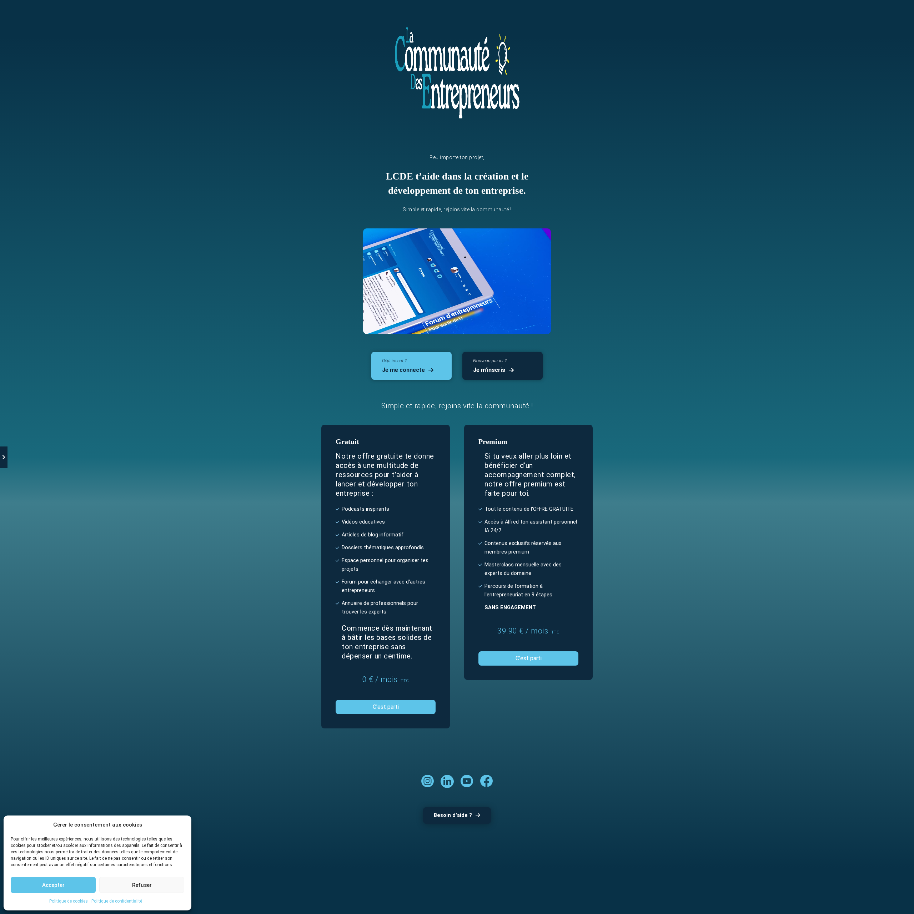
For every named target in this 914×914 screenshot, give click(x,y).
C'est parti (386, 706)
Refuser (142, 885)
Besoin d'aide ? (453, 815)
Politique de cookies (68, 901)
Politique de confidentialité (116, 901)
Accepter (53, 885)
